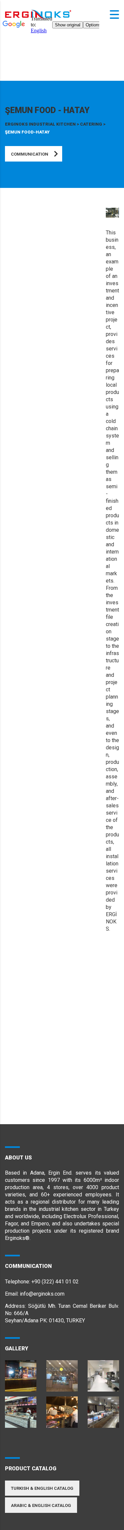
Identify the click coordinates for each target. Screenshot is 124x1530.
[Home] (38, 14)
